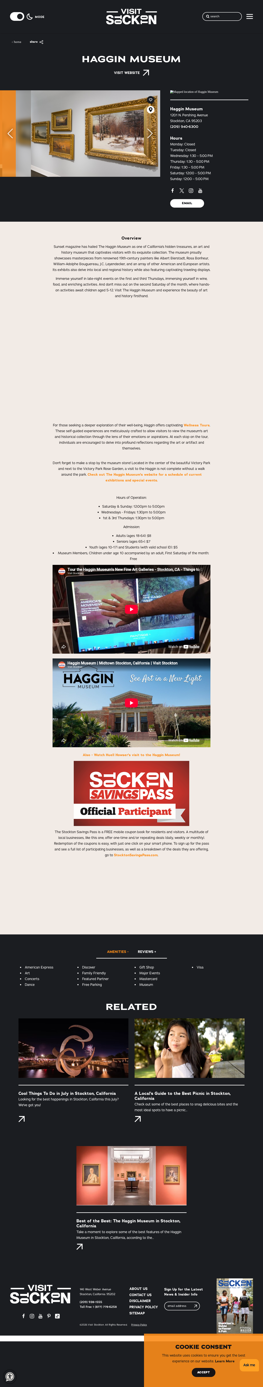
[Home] (40, 1294)
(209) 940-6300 (184, 126)
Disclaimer (140, 1301)
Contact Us (140, 1295)
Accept (203, 1372)
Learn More (225, 1361)
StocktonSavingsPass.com (136, 855)
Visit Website (127, 72)
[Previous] (10, 133)
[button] (249, 1365)
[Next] (150, 133)
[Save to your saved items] (150, 100)
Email (187, 203)
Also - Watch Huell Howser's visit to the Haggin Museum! (131, 755)
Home (17, 42)
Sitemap (137, 1313)
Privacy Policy (143, 1307)
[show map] (150, 109)
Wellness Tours (197, 425)
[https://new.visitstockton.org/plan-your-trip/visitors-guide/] (235, 1307)
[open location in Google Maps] (209, 91)
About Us (138, 1288)
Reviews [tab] (145, 951)
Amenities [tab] (116, 951)
